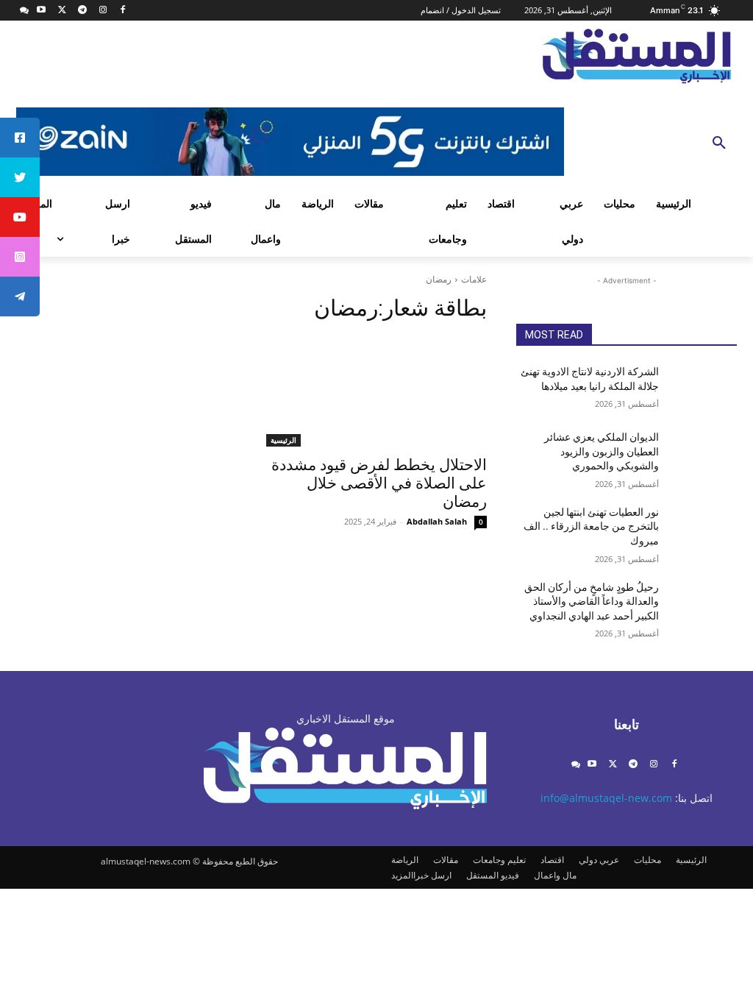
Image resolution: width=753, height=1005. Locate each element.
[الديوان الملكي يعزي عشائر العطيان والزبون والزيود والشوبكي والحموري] (704, 453)
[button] (719, 143)
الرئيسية (283, 440)
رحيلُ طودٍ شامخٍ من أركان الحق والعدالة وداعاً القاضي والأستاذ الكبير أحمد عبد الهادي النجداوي (591, 601)
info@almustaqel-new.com (606, 798)
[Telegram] (82, 10)
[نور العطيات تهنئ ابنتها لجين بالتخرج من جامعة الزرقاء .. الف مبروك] (704, 528)
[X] (62, 10)
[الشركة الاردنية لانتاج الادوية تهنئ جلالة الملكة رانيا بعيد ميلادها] (704, 388)
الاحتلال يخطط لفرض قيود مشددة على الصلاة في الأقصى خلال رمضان (379, 483)
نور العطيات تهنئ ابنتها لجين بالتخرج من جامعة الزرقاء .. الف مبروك (591, 526)
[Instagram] (102, 10)
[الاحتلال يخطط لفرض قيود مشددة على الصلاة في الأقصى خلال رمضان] (376, 391)
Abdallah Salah (437, 521)
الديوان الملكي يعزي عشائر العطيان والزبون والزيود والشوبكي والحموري (601, 451)
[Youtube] (41, 10)
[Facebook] (123, 10)
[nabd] (24, 10)
